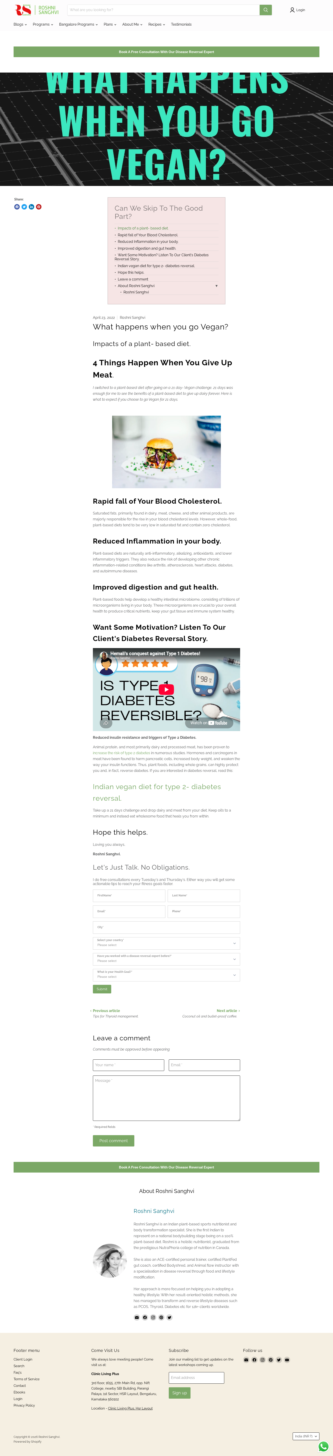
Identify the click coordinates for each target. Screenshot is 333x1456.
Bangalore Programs (77, 24)
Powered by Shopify (27, 1441)
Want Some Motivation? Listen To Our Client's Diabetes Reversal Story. (162, 257)
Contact (20, 1386)
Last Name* (179, 895)
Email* (101, 911)
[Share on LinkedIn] (31, 207)
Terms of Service (27, 1379)
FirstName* (104, 895)
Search (19, 1366)
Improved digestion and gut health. (147, 248)
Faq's (18, 1373)
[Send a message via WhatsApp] (323, 1446)
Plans (109, 24)
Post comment (113, 1140)
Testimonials (181, 24)
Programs (42, 24)
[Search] (266, 10)
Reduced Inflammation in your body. (148, 241)
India (304, 1436)
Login (18, 1399)
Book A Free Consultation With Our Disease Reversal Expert (166, 52)
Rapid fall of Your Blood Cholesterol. (148, 235)
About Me (131, 24)
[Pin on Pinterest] (38, 207)
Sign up (179, 1392)
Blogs (19, 24)
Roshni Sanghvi (136, 292)
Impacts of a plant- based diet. (143, 228)
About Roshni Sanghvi (136, 286)
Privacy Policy (24, 1405)
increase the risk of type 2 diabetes (121, 753)
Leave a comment (133, 279)
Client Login (23, 1359)
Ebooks (19, 1392)
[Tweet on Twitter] (24, 207)
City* (100, 927)
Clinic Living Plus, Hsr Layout (130, 1408)
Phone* (176, 911)
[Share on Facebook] (17, 207)
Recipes (155, 24)
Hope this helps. (131, 272)
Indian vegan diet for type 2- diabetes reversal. (156, 266)
